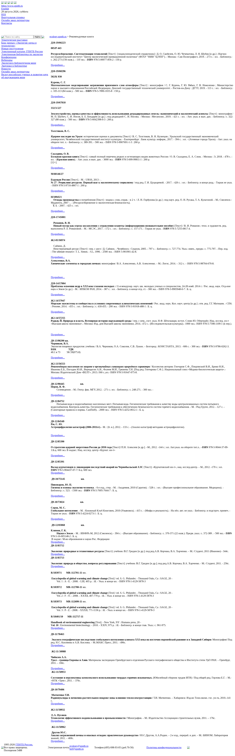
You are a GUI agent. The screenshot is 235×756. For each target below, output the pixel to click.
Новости (6, 68)
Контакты (6, 23)
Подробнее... (58, 65)
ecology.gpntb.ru (58, 36)
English (5, 8)
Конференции (8, 57)
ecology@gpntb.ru (79, 746)
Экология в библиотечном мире (18, 63)
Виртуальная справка (13, 17)
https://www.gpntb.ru (12, 5)
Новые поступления (12, 48)
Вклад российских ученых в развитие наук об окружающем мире (24, 76)
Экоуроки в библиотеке (14, 65)
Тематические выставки (14, 40)
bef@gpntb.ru (77, 749)
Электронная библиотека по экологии (22, 54)
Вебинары (6, 60)
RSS (3, 14)
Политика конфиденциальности (163, 747)
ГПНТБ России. (24, 744)
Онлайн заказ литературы (15, 20)
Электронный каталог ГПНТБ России (22, 51)
